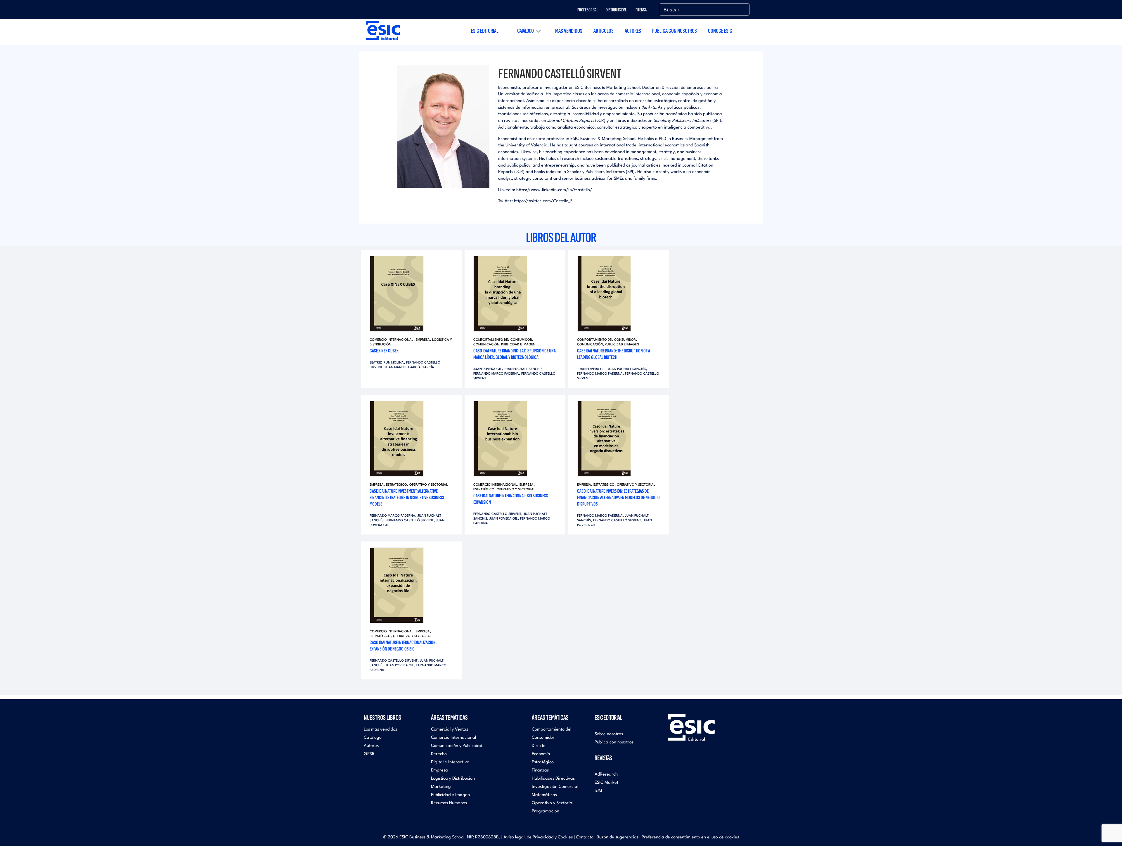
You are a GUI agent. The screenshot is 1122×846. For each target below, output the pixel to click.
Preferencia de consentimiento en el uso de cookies (690, 837)
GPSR (369, 754)
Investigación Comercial (555, 787)
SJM (598, 791)
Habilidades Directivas (553, 778)
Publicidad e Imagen (450, 795)
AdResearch (606, 774)
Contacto (584, 837)
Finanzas (540, 770)
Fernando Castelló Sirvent (410, 520)
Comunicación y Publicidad (456, 746)
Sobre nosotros (609, 734)
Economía (541, 754)
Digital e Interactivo (450, 762)
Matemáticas (544, 795)
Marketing (441, 787)
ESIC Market (606, 783)
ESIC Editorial (484, 30)
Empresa (423, 340)
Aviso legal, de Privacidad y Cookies (538, 837)
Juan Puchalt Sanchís (523, 369)
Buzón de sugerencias (617, 837)
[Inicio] (383, 30)
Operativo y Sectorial (428, 485)
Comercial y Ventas (449, 729)
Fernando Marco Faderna (496, 374)
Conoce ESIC (720, 30)
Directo (539, 746)
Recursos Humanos (449, 803)
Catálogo (525, 31)
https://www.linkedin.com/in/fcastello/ (554, 190)
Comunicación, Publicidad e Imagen (504, 344)
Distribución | (616, 10)
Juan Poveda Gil (487, 369)
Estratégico (396, 485)
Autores (633, 30)
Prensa (641, 10)
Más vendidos (568, 30)
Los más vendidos (380, 729)
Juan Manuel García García (409, 367)
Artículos (603, 30)
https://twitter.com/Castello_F (543, 201)
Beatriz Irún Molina (387, 362)
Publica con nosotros (674, 30)
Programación (545, 811)
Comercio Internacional (391, 340)
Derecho (439, 754)
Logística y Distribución (453, 778)
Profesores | (587, 10)
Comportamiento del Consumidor (502, 340)
